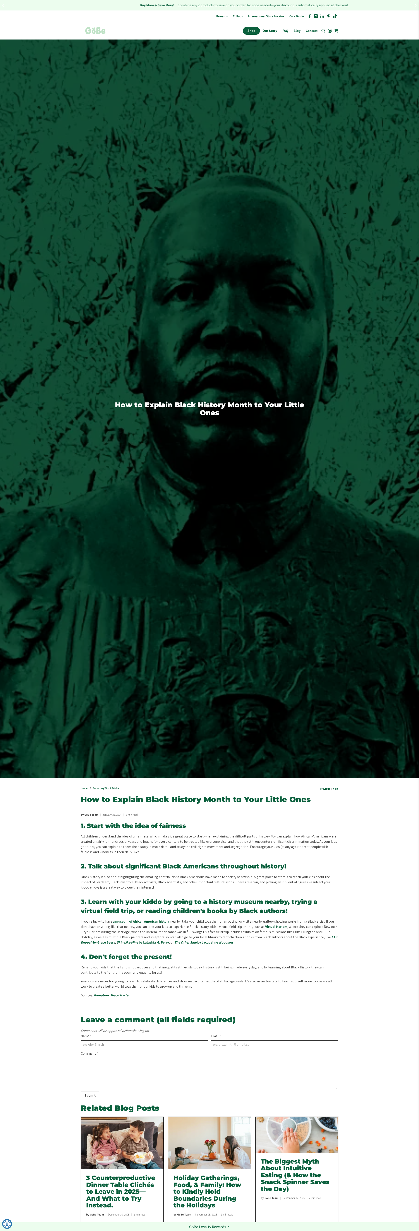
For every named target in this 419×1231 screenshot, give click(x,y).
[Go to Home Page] (95, 31)
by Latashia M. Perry (143, 942)
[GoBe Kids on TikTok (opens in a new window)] (335, 16)
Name (86, 1036)
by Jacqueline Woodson (203, 942)
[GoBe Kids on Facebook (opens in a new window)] (309, 16)
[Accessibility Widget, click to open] (7, 1224)
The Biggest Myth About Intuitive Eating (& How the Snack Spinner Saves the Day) (295, 1175)
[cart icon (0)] (336, 31)
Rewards (222, 16)
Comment (89, 1053)
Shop (251, 30)
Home (84, 788)
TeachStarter (120, 995)
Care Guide (296, 16)
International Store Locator (266, 16)
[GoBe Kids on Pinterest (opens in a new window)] (329, 16)
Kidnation (101, 995)
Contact (312, 30)
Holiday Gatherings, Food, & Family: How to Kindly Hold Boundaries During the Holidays (207, 1191)
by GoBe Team (89, 815)
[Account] (330, 31)
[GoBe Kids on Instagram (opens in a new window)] (316, 16)
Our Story (270, 30)
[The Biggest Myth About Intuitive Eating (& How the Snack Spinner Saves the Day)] (297, 1135)
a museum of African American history (141, 921)
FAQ (285, 30)
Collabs (238, 16)
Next (335, 788)
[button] (209, 1226)
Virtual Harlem (276, 926)
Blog (297, 30)
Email (216, 1036)
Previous (325, 788)
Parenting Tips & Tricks (106, 788)
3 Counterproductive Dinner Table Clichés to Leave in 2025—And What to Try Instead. (120, 1191)
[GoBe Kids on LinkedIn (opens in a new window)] (322, 16)
